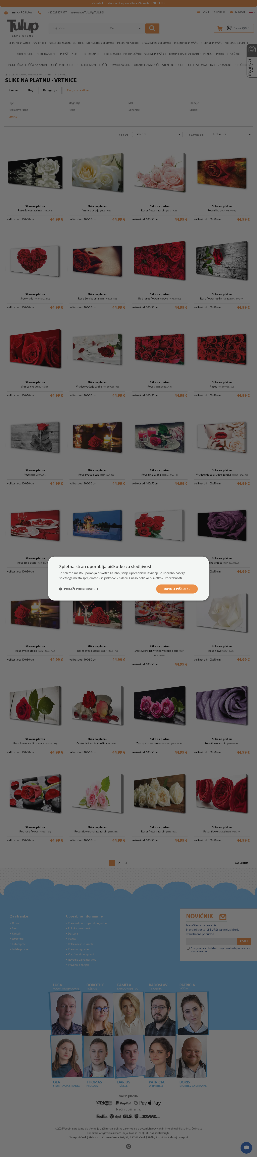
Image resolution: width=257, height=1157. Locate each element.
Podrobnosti (173, 578)
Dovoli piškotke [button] (177, 589)
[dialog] (128, 579)
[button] (78, 589)
